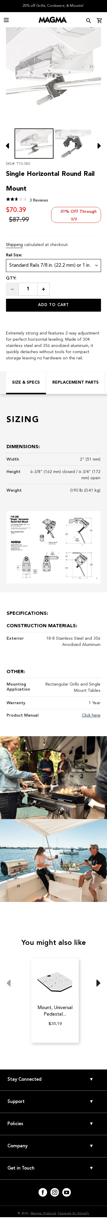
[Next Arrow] (96, 149)
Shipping (14, 244)
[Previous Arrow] (9, 149)
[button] (27, 200)
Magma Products (44, 1213)
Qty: (11, 278)
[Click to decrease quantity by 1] (12, 289)
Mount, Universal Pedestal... (55, 1010)
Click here (91, 715)
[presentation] (6, 19)
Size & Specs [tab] (26, 382)
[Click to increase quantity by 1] (43, 289)
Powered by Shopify (73, 1213)
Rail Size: (14, 255)
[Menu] (6, 19)
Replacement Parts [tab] (75, 382)
